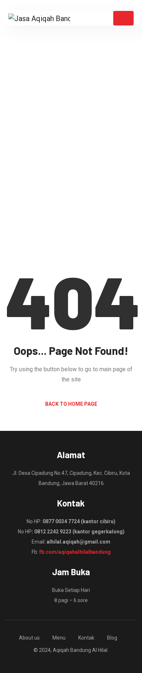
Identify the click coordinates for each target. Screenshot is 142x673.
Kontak (86, 638)
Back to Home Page (71, 404)
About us (29, 638)
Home (47, 183)
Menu (59, 638)
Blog (112, 638)
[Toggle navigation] (123, 18)
